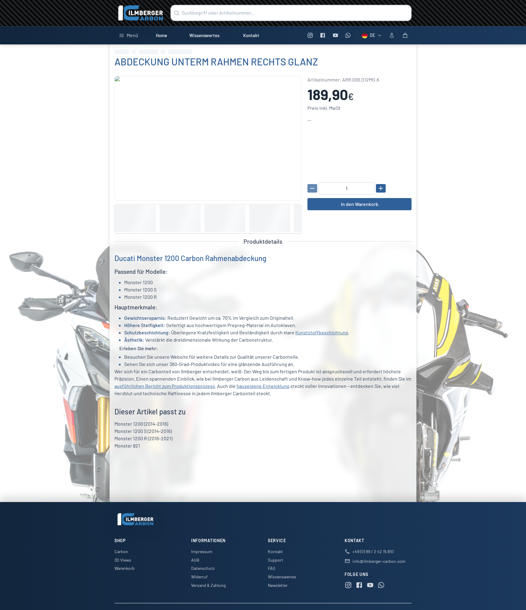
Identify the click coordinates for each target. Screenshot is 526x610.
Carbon (121, 551)
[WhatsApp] (348, 35)
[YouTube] (335, 35)
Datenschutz (203, 568)
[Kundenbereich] (391, 35)
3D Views (122, 560)
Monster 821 (127, 445)
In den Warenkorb (359, 204)
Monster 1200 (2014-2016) (141, 424)
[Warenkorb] (405, 35)
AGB (195, 560)
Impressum (201, 551)
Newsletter (278, 585)
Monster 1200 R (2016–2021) (143, 438)
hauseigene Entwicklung (263, 386)
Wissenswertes (204, 35)
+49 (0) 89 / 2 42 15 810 (373, 551)
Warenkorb (124, 568)
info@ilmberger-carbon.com (378, 561)
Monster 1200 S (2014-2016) (143, 431)
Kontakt (251, 35)
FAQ (271, 568)
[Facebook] (323, 35)
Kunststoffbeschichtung (321, 332)
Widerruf (199, 576)
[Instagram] (310, 35)
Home (161, 35)
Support (275, 560)
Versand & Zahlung (208, 585)
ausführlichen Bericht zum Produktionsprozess (164, 386)
